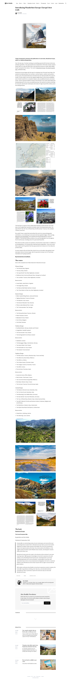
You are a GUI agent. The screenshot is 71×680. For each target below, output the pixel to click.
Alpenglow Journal (31, 3)
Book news (18, 575)
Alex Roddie (19, 12)
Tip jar (48, 3)
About (20, 3)
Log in (56, 3)
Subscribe (47, 602)
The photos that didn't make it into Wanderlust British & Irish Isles (30, 646)
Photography (43, 3)
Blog (24, 3)
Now (17, 3)
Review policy (38, 676)
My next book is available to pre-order (29, 661)
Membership (61, 3)
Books (37, 3)
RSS (32, 676)
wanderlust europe (33, 575)
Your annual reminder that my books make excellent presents (29, 631)
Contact (52, 3)
